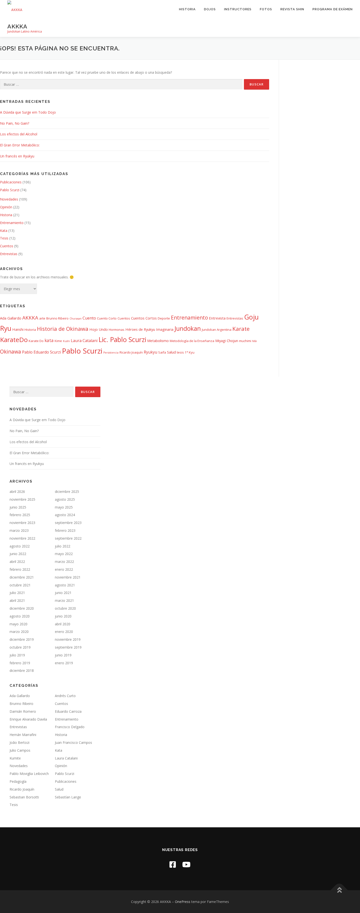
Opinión (6, 207)
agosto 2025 (65, 499)
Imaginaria (164, 329)
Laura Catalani (84, 340)
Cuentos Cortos (144, 318)
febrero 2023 (65, 530)
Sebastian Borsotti (24, 797)
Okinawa (10, 351)
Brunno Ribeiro (57, 318)
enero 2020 (64, 631)
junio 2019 (63, 655)
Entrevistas (8, 253)
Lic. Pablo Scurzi (122, 339)
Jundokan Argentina (216, 329)
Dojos (210, 9)
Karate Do (36, 341)
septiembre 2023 (68, 522)
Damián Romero (23, 711)
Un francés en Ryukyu (17, 156)
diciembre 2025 (67, 491)
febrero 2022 (20, 569)
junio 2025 (18, 507)
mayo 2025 (64, 507)
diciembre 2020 (22, 608)
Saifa (162, 352)
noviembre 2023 (22, 522)
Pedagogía (18, 781)
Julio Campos (20, 750)
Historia (187, 9)
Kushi (66, 341)
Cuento (89, 318)
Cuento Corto (107, 318)
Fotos (266, 9)
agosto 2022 (20, 546)
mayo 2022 (64, 553)
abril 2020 (62, 624)
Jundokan (187, 328)
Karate (241, 328)
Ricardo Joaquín (131, 352)
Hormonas (116, 329)
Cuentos (6, 246)
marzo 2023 (19, 530)
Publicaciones (11, 182)
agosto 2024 (65, 514)
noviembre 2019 (68, 639)
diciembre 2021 (22, 577)
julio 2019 (17, 655)
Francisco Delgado (69, 726)
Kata (3, 230)
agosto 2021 (65, 585)
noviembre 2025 (22, 499)
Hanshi (18, 329)
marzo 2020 (19, 631)
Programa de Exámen (332, 9)
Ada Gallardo (10, 318)
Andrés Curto (65, 695)
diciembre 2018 (22, 670)
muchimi (245, 341)
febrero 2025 (20, 514)
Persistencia (111, 352)
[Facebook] (172, 864)
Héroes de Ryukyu (140, 329)
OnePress (182, 901)
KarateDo (14, 339)
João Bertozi (19, 742)
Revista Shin (292, 9)
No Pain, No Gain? (14, 123)
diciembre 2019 (22, 639)
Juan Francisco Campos (73, 742)
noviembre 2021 (68, 577)
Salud (171, 352)
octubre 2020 (65, 608)
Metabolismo (158, 340)
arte (42, 318)
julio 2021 (17, 592)
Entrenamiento (12, 222)
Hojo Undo (98, 329)
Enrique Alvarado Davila (28, 719)
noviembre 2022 (22, 538)
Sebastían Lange (68, 797)
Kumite (15, 758)
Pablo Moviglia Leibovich (29, 773)
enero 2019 (64, 663)
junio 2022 (18, 553)
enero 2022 (64, 569)
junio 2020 (63, 616)
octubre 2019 (20, 647)
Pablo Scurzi (9, 190)
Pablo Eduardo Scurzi (41, 352)
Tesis (4, 238)
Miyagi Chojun (226, 340)
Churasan (76, 318)
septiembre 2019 (68, 647)
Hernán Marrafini (23, 734)
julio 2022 (62, 546)
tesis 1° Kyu (185, 352)
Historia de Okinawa (62, 328)
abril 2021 (17, 600)
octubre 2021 (20, 585)
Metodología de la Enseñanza (192, 341)
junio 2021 (63, 592)
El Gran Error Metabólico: (20, 145)
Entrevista (217, 318)
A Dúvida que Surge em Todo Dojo (28, 112)
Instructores (238, 9)
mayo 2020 (18, 624)
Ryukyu (150, 352)
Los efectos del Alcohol (18, 134)
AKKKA (17, 26)
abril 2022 (17, 561)
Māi (254, 341)
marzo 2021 (64, 600)
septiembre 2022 (68, 538)
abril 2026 (17, 491)
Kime (58, 341)
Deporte (164, 318)
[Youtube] (186, 864)
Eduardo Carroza (68, 711)
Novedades (9, 199)
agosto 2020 (20, 616)
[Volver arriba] (339, 890)
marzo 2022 (64, 561)
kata (49, 340)
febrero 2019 (20, 663)
